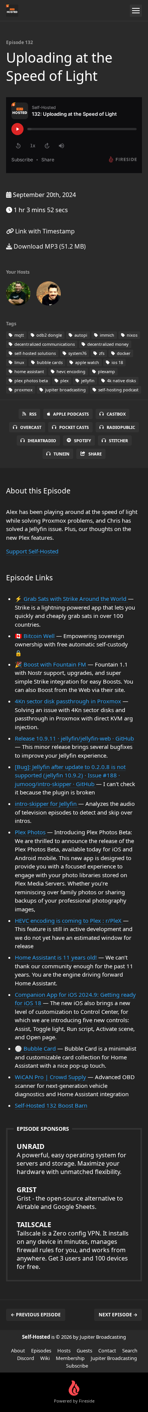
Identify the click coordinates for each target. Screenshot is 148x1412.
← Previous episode (36, 1314)
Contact (107, 1350)
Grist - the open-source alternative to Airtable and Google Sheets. (70, 1198)
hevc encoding (70, 371)
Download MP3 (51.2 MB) (49, 246)
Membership (70, 1358)
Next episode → (118, 1314)
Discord (25, 1358)
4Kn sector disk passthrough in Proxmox (69, 701)
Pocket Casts (74, 427)
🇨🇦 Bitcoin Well (35, 636)
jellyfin (87, 380)
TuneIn (61, 454)
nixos (131, 335)
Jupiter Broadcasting (114, 1358)
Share (95, 454)
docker (123, 353)
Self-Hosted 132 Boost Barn (51, 1105)
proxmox (23, 389)
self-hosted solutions (34, 353)
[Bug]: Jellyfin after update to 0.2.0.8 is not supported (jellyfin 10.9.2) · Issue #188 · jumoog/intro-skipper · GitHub (70, 775)
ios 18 (116, 362)
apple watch (86, 362)
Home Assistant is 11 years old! (56, 957)
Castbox (116, 414)
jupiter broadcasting (65, 389)
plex (64, 380)
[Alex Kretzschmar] (18, 295)
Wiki (45, 1358)
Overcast (30, 427)
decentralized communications (44, 344)
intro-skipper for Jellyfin (46, 803)
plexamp (106, 371)
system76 (77, 353)
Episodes (41, 1350)
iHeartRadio (42, 440)
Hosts (64, 1350)
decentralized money (107, 344)
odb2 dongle (48, 335)
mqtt (18, 335)
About (18, 1350)
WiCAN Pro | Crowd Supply (51, 1077)
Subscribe (77, 1365)
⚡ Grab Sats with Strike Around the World (71, 598)
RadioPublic (121, 427)
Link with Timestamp (44, 231)
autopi (80, 335)
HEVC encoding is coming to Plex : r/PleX (69, 920)
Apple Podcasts (71, 414)
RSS (32, 414)
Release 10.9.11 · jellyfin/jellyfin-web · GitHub (74, 738)
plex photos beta (30, 380)
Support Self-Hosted (32, 551)
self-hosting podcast (118, 389)
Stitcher (118, 440)
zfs (101, 353)
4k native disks (121, 380)
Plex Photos (31, 832)
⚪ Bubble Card (36, 1048)
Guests (84, 1350)
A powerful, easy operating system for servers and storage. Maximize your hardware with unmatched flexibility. (71, 1159)
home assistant (28, 371)
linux (18, 362)
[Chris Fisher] (48, 295)
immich (106, 335)
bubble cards (49, 362)
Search (129, 1350)
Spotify (82, 440)
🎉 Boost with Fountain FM (51, 664)
